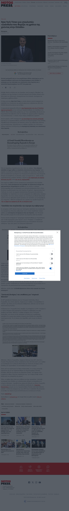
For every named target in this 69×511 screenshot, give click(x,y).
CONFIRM (24, 273)
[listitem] (34, 251)
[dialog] (34, 255)
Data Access (34, 278)
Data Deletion (27, 278)
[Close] (58, 232)
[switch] (51, 254)
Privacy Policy (42, 278)
